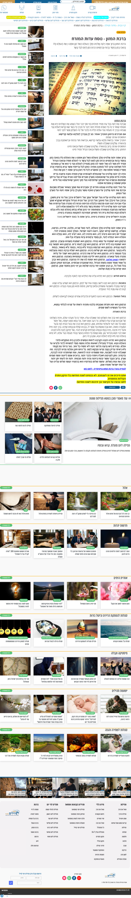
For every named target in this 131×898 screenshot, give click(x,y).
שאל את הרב (69, 17)
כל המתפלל (100, 827)
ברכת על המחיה (33, 818)
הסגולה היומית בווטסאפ (77, 823)
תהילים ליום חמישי (21, 20)
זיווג (37, 841)
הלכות (124, 841)
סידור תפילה (100, 845)
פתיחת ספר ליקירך (118, 17)
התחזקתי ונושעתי (98, 850)
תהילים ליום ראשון (83, 20)
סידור (123, 387)
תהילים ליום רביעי (36, 20)
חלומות (124, 836)
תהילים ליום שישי (52, 836)
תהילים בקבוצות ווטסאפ (75, 804)
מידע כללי (100, 804)
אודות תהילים (37, 2)
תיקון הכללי (100, 841)
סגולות (124, 832)
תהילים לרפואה (111, 20)
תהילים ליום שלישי (52, 20)
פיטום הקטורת (33, 17)
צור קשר (22, 2)
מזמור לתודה (46, 17)
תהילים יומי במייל (79, 827)
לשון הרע (123, 854)
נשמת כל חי (57, 17)
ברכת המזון (112, 387)
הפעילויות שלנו (52, 2)
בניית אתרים (10, 893)
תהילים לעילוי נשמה (83, 17)
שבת (124, 845)
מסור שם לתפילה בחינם (16, 17)
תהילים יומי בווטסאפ (78, 809)
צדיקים (124, 850)
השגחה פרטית (99, 854)
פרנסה (36, 836)
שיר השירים (100, 818)
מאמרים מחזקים (99, 859)
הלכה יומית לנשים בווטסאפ (76, 818)
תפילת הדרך (122, 814)
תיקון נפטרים (100, 836)
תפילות (123, 804)
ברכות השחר (34, 832)
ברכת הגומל (34, 823)
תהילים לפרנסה (98, 20)
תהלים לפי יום (52, 804)
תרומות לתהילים (7, 2)
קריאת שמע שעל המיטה (118, 823)
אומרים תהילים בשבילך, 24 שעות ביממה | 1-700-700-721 (111, 2)
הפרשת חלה (34, 845)
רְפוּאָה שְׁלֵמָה (112, 259)
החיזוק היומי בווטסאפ (78, 814)
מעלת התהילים (121, 859)
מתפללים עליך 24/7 (98, 832)
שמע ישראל (122, 818)
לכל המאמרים (6, 487)
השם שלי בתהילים (101, 17)
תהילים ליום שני (67, 20)
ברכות (36, 804)
